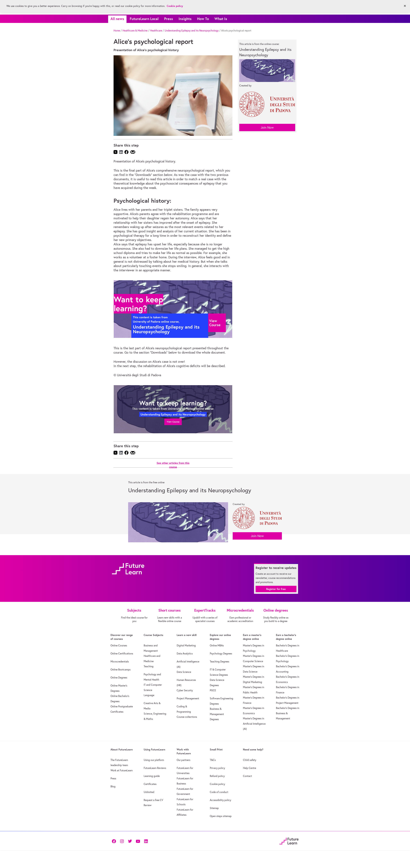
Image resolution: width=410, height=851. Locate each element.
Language (149, 695)
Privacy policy (217, 768)
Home (117, 30)
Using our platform (154, 760)
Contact (247, 776)
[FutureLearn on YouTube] (138, 841)
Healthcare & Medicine (135, 30)
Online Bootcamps (121, 669)
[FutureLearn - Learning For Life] (289, 840)
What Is (220, 18)
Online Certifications (122, 653)
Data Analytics (185, 653)
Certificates (150, 784)
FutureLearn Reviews (155, 768)
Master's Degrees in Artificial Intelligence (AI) (254, 723)
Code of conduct (219, 792)
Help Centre (249, 768)
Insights (185, 18)
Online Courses (119, 645)
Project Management (188, 698)
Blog (113, 786)
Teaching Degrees (219, 661)
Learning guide (152, 776)
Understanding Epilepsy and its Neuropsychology (192, 30)
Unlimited (149, 792)
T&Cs (213, 760)
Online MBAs (217, 645)
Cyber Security (185, 690)
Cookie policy (217, 784)
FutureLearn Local (144, 18)
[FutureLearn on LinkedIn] (146, 841)
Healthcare (156, 30)
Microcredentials (120, 661)
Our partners (183, 760)
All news (117, 18)
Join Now (267, 127)
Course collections (187, 716)
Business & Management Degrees (217, 714)
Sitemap (214, 808)
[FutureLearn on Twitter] (130, 841)
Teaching (148, 666)
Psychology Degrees (221, 653)
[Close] (404, 5)
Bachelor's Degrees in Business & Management (287, 713)
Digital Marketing (186, 645)
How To (203, 18)
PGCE (213, 690)
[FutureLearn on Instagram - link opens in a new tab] (122, 841)
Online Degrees (119, 677)
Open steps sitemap (221, 816)
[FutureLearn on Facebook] (114, 841)
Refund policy (217, 776)
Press (168, 18)
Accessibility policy (220, 800)
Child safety (249, 760)
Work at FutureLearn (122, 770)
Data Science (184, 671)
